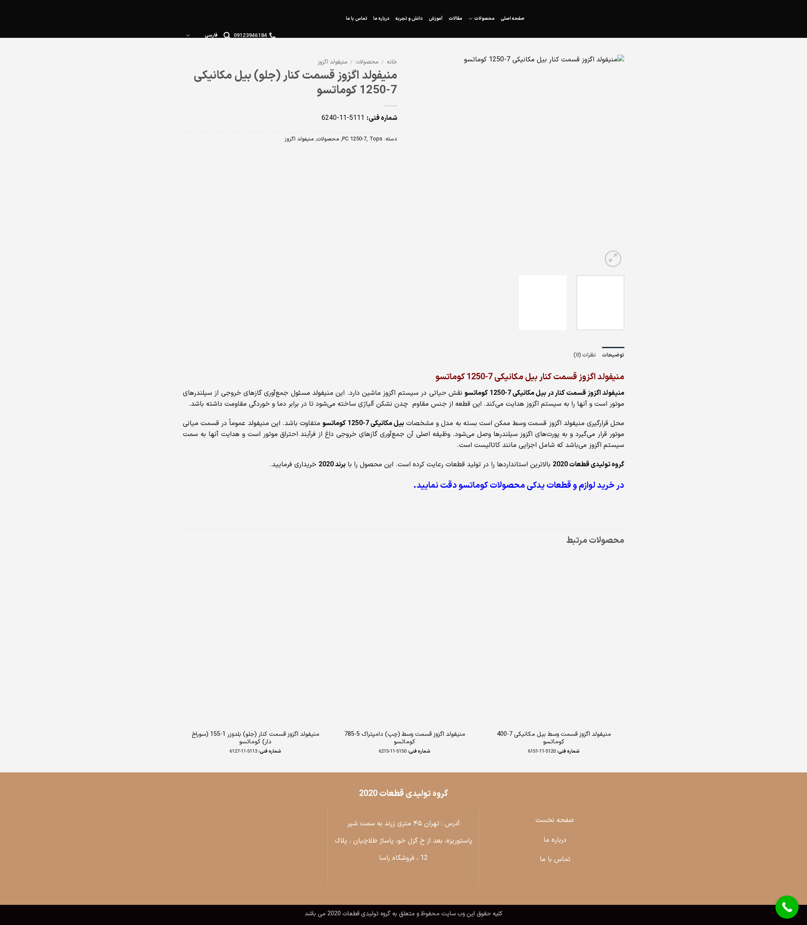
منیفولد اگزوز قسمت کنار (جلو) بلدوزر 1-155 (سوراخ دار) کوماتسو (255, 738)
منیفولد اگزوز (332, 62)
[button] (227, 35)
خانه (392, 62)
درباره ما (381, 18)
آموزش (436, 18)
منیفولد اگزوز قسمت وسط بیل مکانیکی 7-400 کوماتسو (554, 738)
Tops (375, 139)
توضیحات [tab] (613, 355)
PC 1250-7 (354, 139)
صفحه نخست (554, 820)
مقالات (455, 18)
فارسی (211, 35)
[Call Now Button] (787, 907)
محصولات (484, 18)
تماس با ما (356, 18)
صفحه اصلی (513, 18)
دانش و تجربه (409, 18)
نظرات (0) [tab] (584, 355)
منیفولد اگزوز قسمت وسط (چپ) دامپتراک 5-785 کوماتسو (404, 738)
